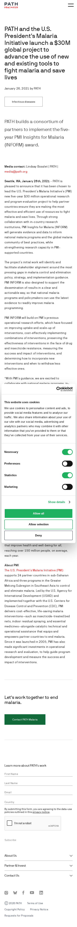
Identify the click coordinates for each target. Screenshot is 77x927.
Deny (38, 535)
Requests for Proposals (18, 915)
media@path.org (15, 171)
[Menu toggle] (70, 5)
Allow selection (39, 524)
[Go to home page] (11, 5)
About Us (10, 855)
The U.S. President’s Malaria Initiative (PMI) (33, 570)
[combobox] (38, 802)
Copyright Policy (14, 909)
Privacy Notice (39, 909)
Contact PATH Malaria (25, 719)
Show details (56, 502)
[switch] (67, 464)
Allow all (38, 513)
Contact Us (11, 875)
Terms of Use (35, 903)
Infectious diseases (23, 101)
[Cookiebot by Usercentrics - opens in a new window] (56, 389)
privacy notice (41, 811)
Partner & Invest (15, 865)
